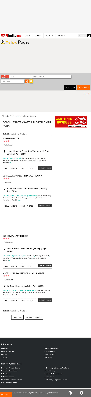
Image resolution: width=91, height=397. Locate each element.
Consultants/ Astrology (10, 160)
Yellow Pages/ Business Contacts (56, 368)
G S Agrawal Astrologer (15, 236)
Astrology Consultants (37, 158)
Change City (17, 317)
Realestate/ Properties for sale (56, 380)
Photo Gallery (49, 371)
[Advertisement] (45, 16)
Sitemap (4, 357)
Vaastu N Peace (11, 138)
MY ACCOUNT (70, 87)
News (38, 36)
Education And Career (9, 371)
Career (49, 36)
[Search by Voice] (27, 81)
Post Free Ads (83, 87)
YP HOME (6, 116)
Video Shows (6, 374)
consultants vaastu (27, 116)
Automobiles (49, 377)
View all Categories (33, 317)
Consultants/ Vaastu (25, 160)
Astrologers (26, 158)
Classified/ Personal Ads (53, 374)
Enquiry (4, 354)
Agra (15, 116)
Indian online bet (7, 377)
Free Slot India (49, 354)
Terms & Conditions (51, 348)
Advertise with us (7, 351)
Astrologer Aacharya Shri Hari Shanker (23, 273)
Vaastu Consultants (39, 160)
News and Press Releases (10, 368)
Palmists (6, 163)
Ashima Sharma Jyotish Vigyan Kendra (22, 175)
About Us (4, 348)
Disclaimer (48, 357)
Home (27, 36)
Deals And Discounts (9, 383)
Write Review (9, 145)
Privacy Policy (49, 351)
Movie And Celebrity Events (11, 380)
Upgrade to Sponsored (45, 168)
